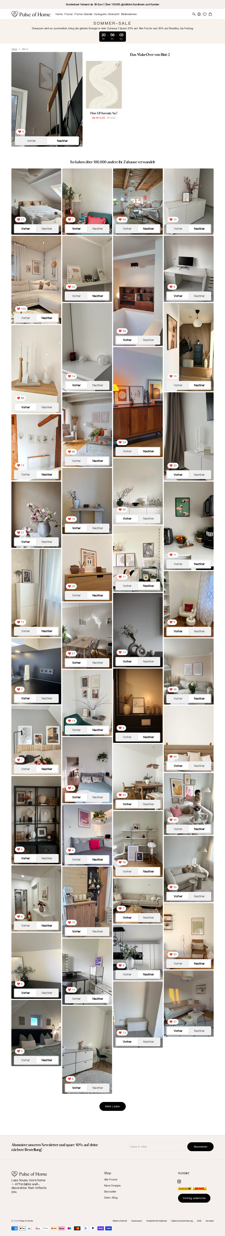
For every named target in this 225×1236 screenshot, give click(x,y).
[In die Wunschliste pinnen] (117, 65)
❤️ (21, 131)
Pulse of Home (26, 1221)
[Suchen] (194, 14)
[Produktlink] (104, 88)
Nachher (62, 141)
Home (14, 49)
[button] (199, 14)
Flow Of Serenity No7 (103, 113)
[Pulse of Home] (31, 14)
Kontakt (183, 1173)
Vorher (31, 141)
